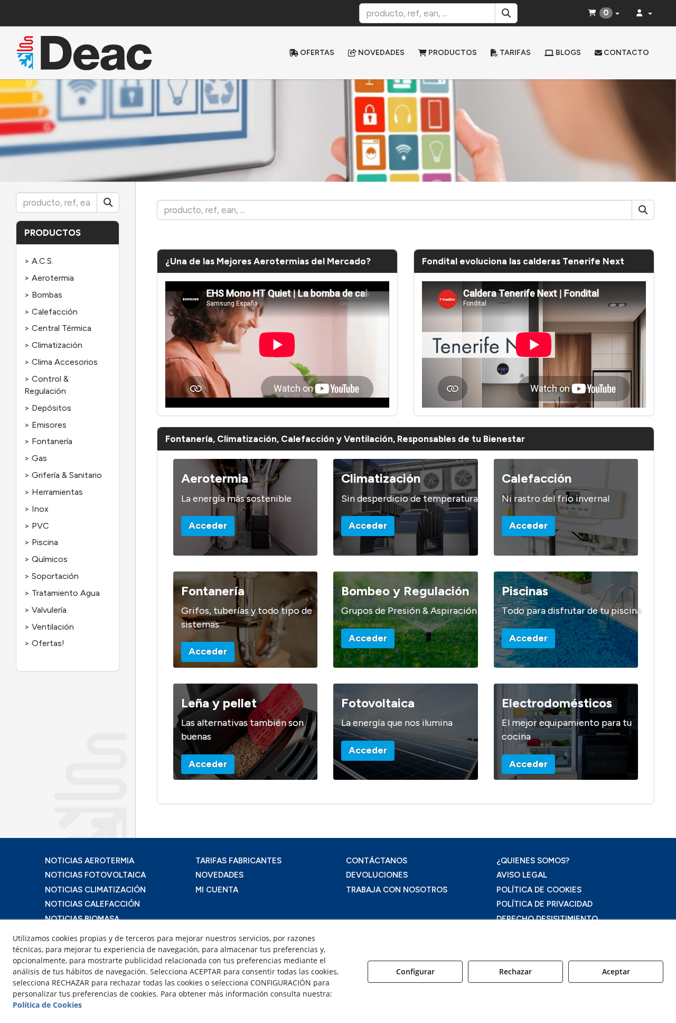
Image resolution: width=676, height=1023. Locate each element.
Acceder (208, 525)
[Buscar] (506, 13)
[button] (90, 52)
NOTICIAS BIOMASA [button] (82, 919)
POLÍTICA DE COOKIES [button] (538, 890)
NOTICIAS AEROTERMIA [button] (89, 860)
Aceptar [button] (616, 971)
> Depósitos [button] (47, 408)
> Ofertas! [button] (44, 643)
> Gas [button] (35, 458)
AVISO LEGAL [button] (521, 875)
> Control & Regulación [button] (46, 385)
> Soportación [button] (51, 576)
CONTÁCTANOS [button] (376, 860)
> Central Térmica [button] (57, 328)
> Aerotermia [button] (49, 278)
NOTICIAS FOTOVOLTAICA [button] (95, 875)
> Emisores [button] (45, 425)
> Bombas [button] (43, 295)
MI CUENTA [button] (216, 890)
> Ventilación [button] (49, 627)
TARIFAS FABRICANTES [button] (238, 860)
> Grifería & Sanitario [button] (63, 475)
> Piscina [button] (41, 542)
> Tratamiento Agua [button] (62, 593)
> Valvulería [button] (45, 610)
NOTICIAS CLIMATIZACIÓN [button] (95, 890)
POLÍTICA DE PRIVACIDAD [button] (544, 904)
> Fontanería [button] (48, 441)
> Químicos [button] (46, 559)
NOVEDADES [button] (219, 875)
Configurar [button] (415, 971)
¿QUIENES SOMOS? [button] (532, 860)
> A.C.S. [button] (38, 261)
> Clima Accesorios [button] (61, 362)
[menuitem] (311, 53)
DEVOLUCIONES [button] (377, 875)
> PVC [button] (36, 526)
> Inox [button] (36, 509)
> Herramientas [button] (53, 492)
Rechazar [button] (515, 971)
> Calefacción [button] (51, 312)
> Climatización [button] (53, 345)
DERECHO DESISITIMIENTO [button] (547, 919)
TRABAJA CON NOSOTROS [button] (396, 890)
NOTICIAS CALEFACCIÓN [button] (92, 904)
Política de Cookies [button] (47, 1005)
